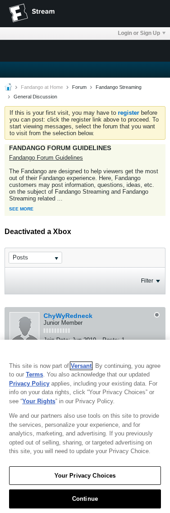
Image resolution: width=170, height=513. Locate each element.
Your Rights (38, 401)
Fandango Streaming (118, 87)
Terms (34, 374)
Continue (85, 498)
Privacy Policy (29, 383)
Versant (81, 365)
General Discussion (35, 96)
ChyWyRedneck (68, 315)
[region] (85, 426)
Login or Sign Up (139, 33)
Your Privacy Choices (85, 475)
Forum (79, 87)
